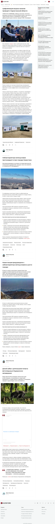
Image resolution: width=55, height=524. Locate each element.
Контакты (43, 511)
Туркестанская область (8, 142)
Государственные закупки (26, 517)
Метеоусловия (17, 242)
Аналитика (3, 513)
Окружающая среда (7, 247)
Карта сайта (44, 509)
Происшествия (4, 509)
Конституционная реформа (18, 4)
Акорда (47, 4)
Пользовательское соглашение (27, 509)
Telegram (11, 43)
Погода (4, 351)
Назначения (43, 4)
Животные (5, 485)
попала (9, 476)
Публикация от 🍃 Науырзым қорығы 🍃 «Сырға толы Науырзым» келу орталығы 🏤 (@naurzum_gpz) (22, 445)
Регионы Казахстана (27, 242)
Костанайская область (19, 480)
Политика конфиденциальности (27, 511)
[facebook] (42, 503)
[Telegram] (9, 145)
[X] (15, 145)
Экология (28, 142)
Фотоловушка (12, 485)
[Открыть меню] (53, 1)
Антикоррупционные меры (26, 515)
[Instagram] (3, 145)
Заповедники (6, 483)
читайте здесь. (26, 238)
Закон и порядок (36, 4)
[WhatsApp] (6, 145)
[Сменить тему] (49, 1)
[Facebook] (12, 145)
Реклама (43, 513)
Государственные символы (26, 513)
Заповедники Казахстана (16, 483)
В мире (2, 517)
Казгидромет (6, 244)
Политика (3, 511)
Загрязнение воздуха (8, 242)
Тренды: (2, 4)
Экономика (3, 515)
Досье (31, 4)
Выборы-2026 (7, 4)
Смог (24, 244)
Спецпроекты (27, 4)
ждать (19, 346)
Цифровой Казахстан (19, 142)
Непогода (18, 244)
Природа (27, 480)
